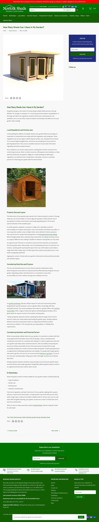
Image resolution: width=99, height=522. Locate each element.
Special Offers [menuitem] (7, 20)
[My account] (83, 8)
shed (4, 31)
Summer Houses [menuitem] (32, 16)
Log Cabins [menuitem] (21, 16)
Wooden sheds (45, 417)
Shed (11, 417)
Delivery (53, 490)
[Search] (77, 10)
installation (81, 472)
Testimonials (54, 500)
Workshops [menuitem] (12, 16)
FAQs (52, 485)
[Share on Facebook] (11, 98)
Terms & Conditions (57, 498)
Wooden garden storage (33, 417)
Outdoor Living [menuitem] (73, 16)
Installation (54, 495)
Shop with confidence (60, 471)
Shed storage (18, 417)
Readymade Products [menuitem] (46, 16)
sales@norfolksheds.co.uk (54, 6)
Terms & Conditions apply (37, 471)
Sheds (24, 417)
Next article (55, 430)
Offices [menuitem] (82, 16)
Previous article (13, 430)
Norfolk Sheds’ (37, 405)
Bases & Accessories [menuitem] (60, 16)
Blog (52, 503)
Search (53, 483)
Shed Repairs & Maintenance (59, 493)
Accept (81, 517)
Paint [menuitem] (87, 16)
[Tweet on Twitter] (17, 98)
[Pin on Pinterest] (14, 98)
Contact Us (54, 488)
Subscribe (82, 54)
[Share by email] (20, 98)
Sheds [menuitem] (5, 16)
